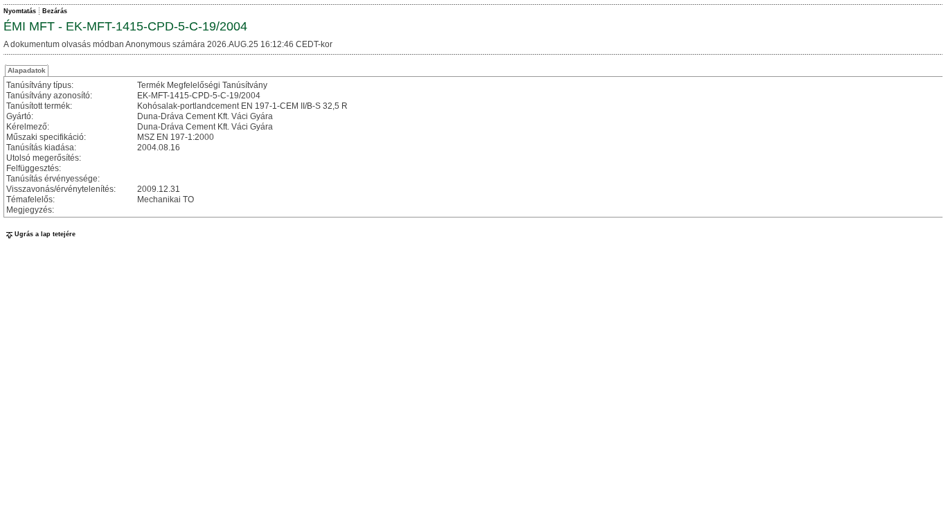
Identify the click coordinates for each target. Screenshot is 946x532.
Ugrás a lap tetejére (45, 234)
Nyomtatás (19, 11)
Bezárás (54, 11)
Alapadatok (27, 70)
